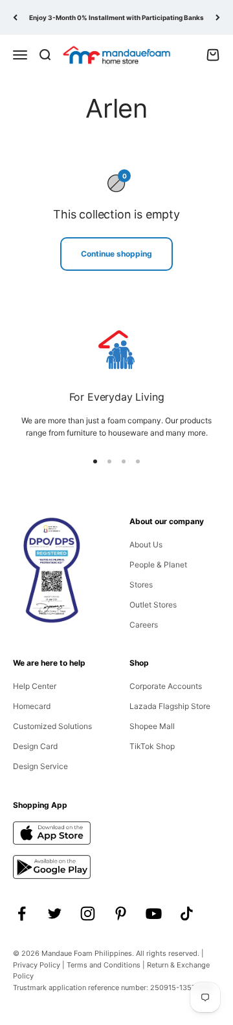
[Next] (218, 17)
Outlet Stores (153, 604)
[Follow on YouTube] (153, 913)
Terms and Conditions (103, 964)
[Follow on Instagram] (87, 913)
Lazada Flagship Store (169, 706)
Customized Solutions (52, 726)
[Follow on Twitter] (54, 913)
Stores (141, 584)
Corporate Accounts (165, 686)
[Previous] (15, 17)
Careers (143, 624)
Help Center (34, 686)
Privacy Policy (36, 964)
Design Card (35, 746)
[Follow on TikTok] (186, 913)
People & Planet (158, 564)
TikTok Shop (152, 746)
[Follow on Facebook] (21, 913)
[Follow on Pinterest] (120, 913)
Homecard (31, 706)
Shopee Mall (152, 726)
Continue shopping (116, 254)
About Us (145, 544)
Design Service (40, 766)
